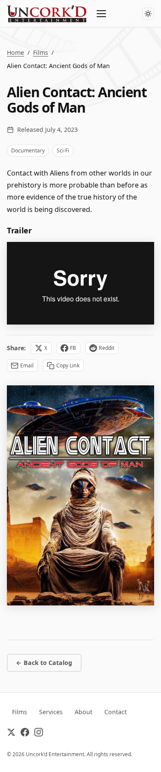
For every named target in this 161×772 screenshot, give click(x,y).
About (83, 712)
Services (51, 712)
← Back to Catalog (44, 663)
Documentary (28, 150)
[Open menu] (101, 13)
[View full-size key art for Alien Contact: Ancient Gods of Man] (80, 495)
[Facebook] (25, 734)
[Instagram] (38, 734)
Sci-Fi (63, 150)
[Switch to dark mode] (148, 14)
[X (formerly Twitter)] (11, 734)
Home (15, 52)
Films (40, 52)
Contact (115, 712)
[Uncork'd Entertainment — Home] (46, 13)
